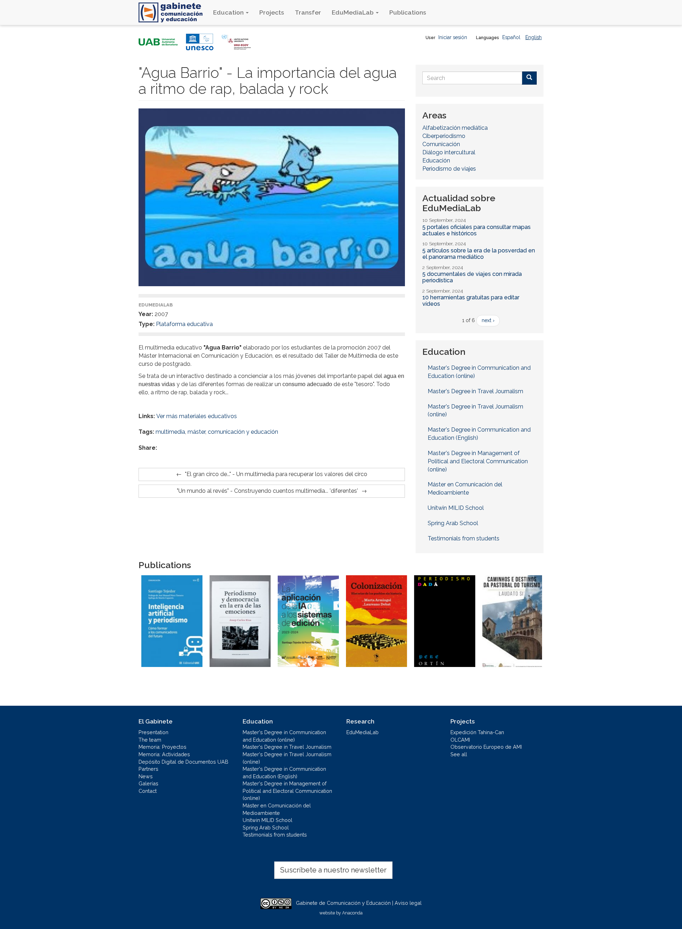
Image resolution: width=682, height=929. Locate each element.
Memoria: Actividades (164, 754)
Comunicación (441, 144)
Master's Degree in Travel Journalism (475, 391)
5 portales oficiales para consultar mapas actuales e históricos (476, 230)
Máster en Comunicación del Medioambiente (465, 488)
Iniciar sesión (452, 37)
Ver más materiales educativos (196, 416)
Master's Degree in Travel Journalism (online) (475, 410)
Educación (436, 160)
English (533, 37)
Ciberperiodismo (443, 136)
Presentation (153, 732)
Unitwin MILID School (456, 507)
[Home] (173, 12)
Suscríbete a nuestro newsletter (333, 870)
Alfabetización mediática (455, 127)
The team (150, 740)
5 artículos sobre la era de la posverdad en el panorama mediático (478, 253)
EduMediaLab (353, 12)
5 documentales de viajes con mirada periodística (472, 277)
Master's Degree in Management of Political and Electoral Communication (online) (478, 461)
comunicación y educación (243, 431)
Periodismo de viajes (449, 168)
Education (229, 12)
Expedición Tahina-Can (477, 732)
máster (196, 431)
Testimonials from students (463, 538)
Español (511, 37)
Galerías (148, 783)
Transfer (308, 12)
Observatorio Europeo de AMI (486, 747)
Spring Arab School (453, 523)
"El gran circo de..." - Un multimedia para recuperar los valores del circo (276, 474)
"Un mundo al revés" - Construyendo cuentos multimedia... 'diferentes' (267, 490)
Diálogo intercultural (448, 152)
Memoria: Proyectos (162, 747)
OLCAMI (460, 740)
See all (458, 754)
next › (488, 320)
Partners (148, 769)
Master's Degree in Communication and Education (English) (479, 433)
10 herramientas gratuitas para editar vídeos (470, 300)
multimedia (170, 431)
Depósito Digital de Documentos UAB (183, 762)
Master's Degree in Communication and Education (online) (479, 371)
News (146, 776)
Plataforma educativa (184, 324)
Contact (148, 791)
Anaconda (352, 912)
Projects (271, 12)
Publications (407, 12)
